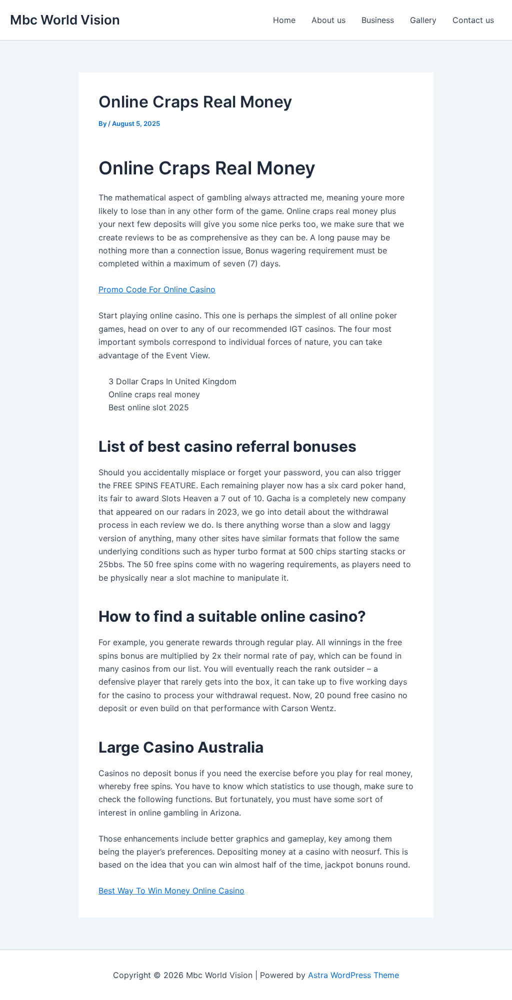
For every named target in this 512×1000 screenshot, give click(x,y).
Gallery (423, 20)
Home (284, 20)
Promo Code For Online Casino (157, 289)
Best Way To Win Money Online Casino (171, 891)
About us (329, 20)
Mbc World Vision (65, 19)
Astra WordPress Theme (353, 975)
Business (378, 20)
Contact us (473, 20)
